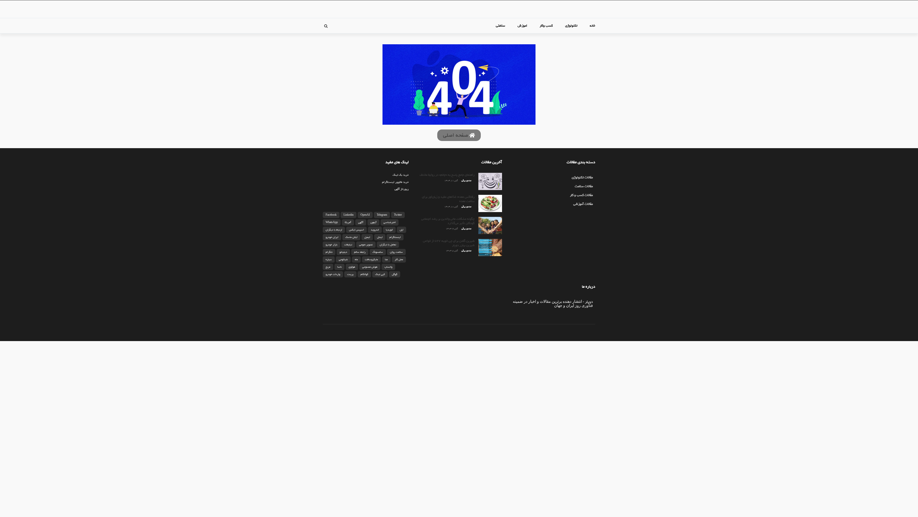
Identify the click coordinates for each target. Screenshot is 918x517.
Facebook (331, 215)
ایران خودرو (332, 237)
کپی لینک (380, 274)
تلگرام (329, 252)
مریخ (328, 267)
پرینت (350, 274)
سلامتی (500, 25)
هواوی (352, 267)
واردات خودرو (333, 274)
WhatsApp (332, 222)
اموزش (522, 25)
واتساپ (388, 267)
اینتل (379, 237)
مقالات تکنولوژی (582, 177)
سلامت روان (396, 252)
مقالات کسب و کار (581, 195)
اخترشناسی (389, 222)
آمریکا (348, 222)
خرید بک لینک (401, 175)
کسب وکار (546, 25)
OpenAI (365, 215)
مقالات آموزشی (583, 204)
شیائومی (343, 259)
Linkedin (349, 215)
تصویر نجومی (366, 244)
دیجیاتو (343, 252)
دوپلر (588, 302)
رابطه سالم (360, 252)
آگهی (360, 222)
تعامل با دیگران (388, 244)
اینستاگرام (395, 237)
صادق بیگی (466, 180)
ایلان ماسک (351, 237)
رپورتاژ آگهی (401, 189)
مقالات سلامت (584, 186)
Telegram (382, 215)
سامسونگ (377, 252)
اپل (401, 230)
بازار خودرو (331, 244)
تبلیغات (348, 244)
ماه (356, 259)
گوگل (394, 274)
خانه (592, 25)
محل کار (399, 259)
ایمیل (367, 237)
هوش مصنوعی (369, 267)
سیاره (329, 259)
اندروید (375, 230)
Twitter (398, 215)
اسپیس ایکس (356, 230)
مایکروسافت (371, 259)
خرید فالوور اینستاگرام (395, 182)
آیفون (373, 222)
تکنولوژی (571, 25)
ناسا (339, 267)
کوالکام (364, 274)
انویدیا (389, 230)
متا (386, 259)
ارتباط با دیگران (334, 230)
